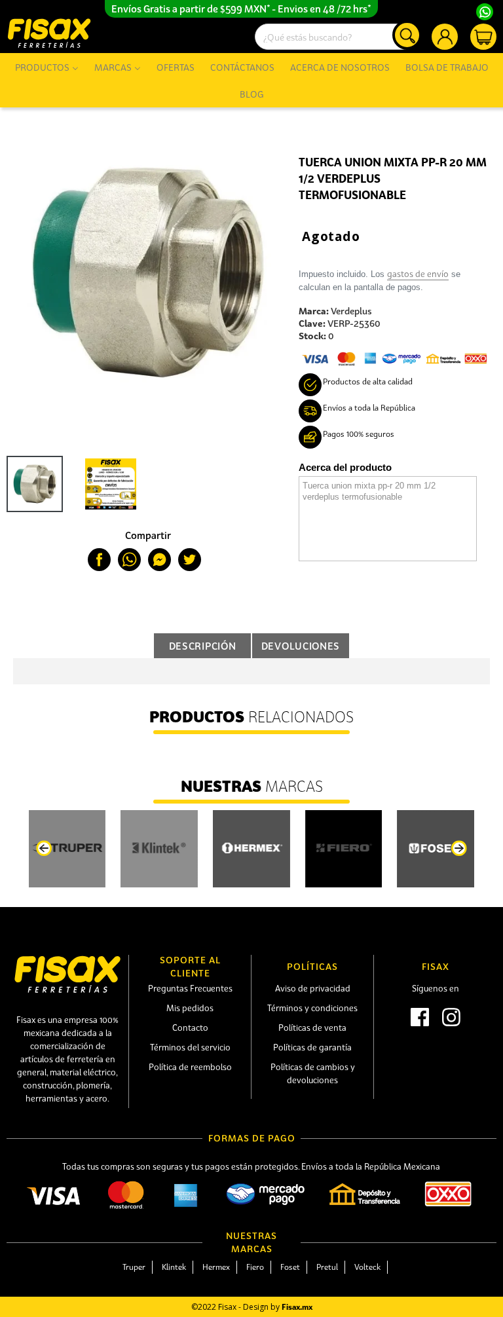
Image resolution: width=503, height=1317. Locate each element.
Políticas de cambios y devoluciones (312, 1073)
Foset (290, 1267)
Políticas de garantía (312, 1047)
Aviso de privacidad (312, 988)
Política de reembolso (190, 1067)
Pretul (327, 1267)
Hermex (216, 1267)
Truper (133, 1267)
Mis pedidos (190, 1008)
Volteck (367, 1267)
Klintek (174, 1267)
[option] (101, 484)
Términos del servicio (190, 1047)
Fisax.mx (297, 1307)
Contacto (190, 1027)
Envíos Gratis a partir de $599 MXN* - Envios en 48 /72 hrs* (241, 8)
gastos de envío (418, 274)
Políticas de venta (312, 1027)
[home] (49, 33)
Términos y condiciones (312, 1008)
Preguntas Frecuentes (190, 988)
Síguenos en (435, 988)
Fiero (255, 1267)
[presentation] (43, 849)
